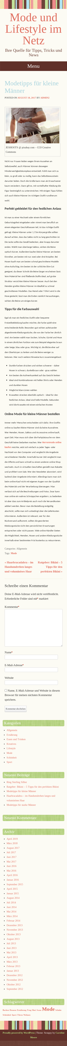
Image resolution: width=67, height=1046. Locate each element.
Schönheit (12, 757)
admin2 (44, 97)
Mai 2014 (11, 911)
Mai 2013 (11, 952)
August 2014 (13, 898)
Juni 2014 (11, 907)
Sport (9, 762)
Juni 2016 (11, 866)
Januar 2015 (13, 893)
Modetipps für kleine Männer (21, 791)
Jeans (38, 1010)
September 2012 (15, 989)
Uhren (20, 1015)
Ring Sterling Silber (17, 782)
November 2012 (15, 980)
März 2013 (12, 961)
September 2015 (15, 884)
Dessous (13, 1010)
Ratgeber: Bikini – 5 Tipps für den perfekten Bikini (50, 567)
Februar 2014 (13, 920)
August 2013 (13, 939)
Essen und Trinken (16, 739)
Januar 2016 (13, 879)
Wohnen (26, 1015)
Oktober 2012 (14, 984)
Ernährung (12, 735)
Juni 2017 (11, 857)
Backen (6, 1010)
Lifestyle (11, 748)
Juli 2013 (11, 943)
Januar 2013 (13, 971)
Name (9, 652)
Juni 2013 (11, 948)
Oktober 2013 (14, 934)
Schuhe (58, 1010)
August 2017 (13, 848)
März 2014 (12, 916)
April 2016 (12, 875)
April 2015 (12, 889)
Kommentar (12, 606)
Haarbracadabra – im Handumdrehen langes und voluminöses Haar (19, 567)
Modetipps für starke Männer (21, 805)
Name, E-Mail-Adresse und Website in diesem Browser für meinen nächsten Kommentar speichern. (32, 695)
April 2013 (12, 957)
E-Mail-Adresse (14, 665)
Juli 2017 (11, 852)
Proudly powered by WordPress (19, 1032)
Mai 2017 (11, 861)
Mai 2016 (11, 870)
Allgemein (12, 730)
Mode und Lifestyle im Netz (33, 29)
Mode (14, 553)
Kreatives (11, 744)
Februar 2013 (13, 966)
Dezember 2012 (15, 975)
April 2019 (12, 839)
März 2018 (12, 843)
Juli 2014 (11, 902)
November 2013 (15, 929)
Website (9, 677)
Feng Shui (31, 1010)
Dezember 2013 (15, 925)
